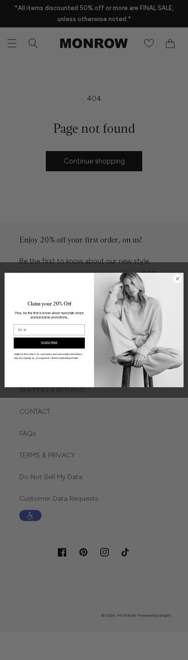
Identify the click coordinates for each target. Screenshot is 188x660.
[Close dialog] (178, 279)
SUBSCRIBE (49, 343)
